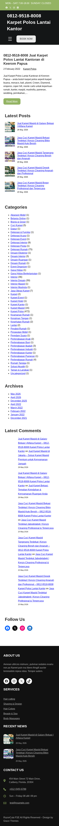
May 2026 (16, 394)
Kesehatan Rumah (20, 322)
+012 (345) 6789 (17, 789)
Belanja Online (18, 218)
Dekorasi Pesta (18, 246)
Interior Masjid (18, 284)
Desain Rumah (18, 263)
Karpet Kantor (18, 304)
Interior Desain (18, 280)
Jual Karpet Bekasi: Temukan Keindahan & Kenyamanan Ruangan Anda (33, 489)
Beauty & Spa (10, 713)
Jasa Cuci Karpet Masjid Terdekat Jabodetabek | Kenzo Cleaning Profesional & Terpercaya (36, 524)
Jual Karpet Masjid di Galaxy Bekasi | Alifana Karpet (35, 124)
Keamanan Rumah (20, 315)
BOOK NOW (26, 39)
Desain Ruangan (19, 260)
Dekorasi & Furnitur (20, 232)
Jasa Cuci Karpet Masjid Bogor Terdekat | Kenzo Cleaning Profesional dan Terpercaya (33, 185)
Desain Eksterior (19, 253)
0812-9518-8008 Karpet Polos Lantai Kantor (29, 22)
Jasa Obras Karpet (20, 291)
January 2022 (17, 414)
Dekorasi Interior (19, 242)
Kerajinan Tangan (20, 318)
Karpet (14, 294)
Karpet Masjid (18, 308)
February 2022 (18, 411)
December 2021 (19, 418)
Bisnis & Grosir (18, 222)
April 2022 (16, 404)
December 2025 (19, 401)
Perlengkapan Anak (21, 339)
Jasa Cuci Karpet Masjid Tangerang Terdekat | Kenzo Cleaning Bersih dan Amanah (35, 156)
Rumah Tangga (18, 363)
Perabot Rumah (19, 328)
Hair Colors (9, 708)
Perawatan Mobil (19, 332)
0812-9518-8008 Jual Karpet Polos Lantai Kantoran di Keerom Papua (25, 59)
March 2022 (17, 407)
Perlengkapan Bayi (20, 342)
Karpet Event (17, 297)
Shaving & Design (12, 704)
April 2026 (16, 397)
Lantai (14, 325)
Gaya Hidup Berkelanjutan (24, 273)
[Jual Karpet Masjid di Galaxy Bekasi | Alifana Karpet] (8, 739)
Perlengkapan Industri (22, 349)
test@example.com (19, 803)
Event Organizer (19, 266)
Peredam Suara (19, 335)
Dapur (14, 229)
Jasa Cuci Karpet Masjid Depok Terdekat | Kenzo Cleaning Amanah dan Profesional (35, 170)
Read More (12, 101)
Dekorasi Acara (18, 235)
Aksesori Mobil (18, 215)
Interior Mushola (19, 287)
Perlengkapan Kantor (21, 353)
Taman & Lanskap (20, 370)
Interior (14, 277)
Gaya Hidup (17, 270)
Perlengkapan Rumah (22, 359)
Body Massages (11, 718)
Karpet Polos (29, 69)
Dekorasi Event (18, 239)
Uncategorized (18, 373)
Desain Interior (18, 256)
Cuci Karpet (17, 225)
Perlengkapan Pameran (23, 356)
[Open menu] (10, 39)
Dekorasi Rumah (19, 249)
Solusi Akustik (18, 366)
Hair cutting (9, 699)
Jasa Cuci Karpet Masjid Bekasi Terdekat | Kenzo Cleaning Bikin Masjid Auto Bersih (33, 140)
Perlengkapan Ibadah (22, 346)
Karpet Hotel (17, 301)
